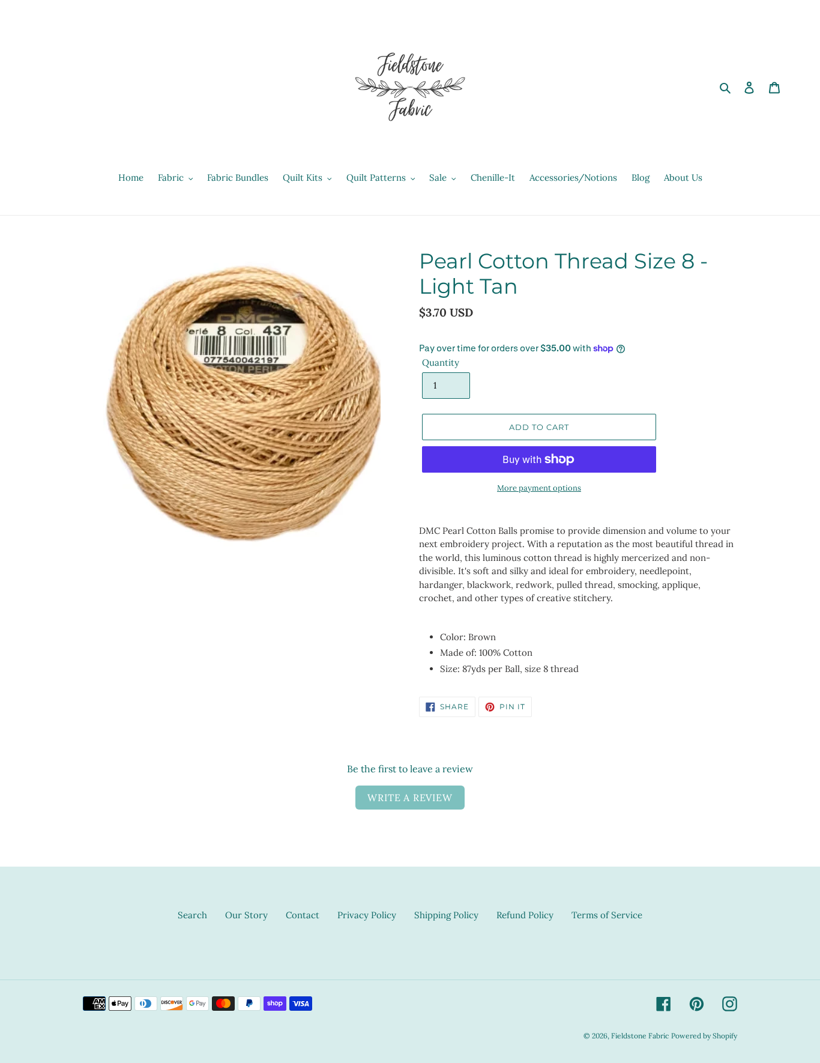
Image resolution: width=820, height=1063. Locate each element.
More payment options (539, 488)
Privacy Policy (366, 915)
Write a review (409, 798)
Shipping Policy (446, 915)
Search (192, 915)
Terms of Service (606, 915)
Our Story (246, 915)
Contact (302, 915)
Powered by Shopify (704, 1035)
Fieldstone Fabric (640, 1035)
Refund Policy (524, 915)
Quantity (440, 362)
